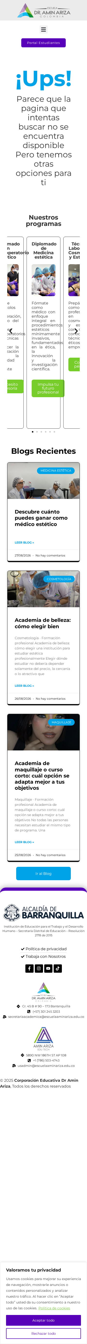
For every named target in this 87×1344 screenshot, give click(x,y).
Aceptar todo (43, 1320)
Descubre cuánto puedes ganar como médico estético (41, 518)
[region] (43, 1303)
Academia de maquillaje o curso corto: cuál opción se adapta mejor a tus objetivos (42, 775)
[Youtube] (48, 968)
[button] (44, 29)
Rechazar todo (43, 1333)
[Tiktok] (58, 968)
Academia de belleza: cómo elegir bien (43, 623)
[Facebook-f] (29, 968)
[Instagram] (39, 968)
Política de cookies (54, 1308)
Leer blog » (24, 542)
